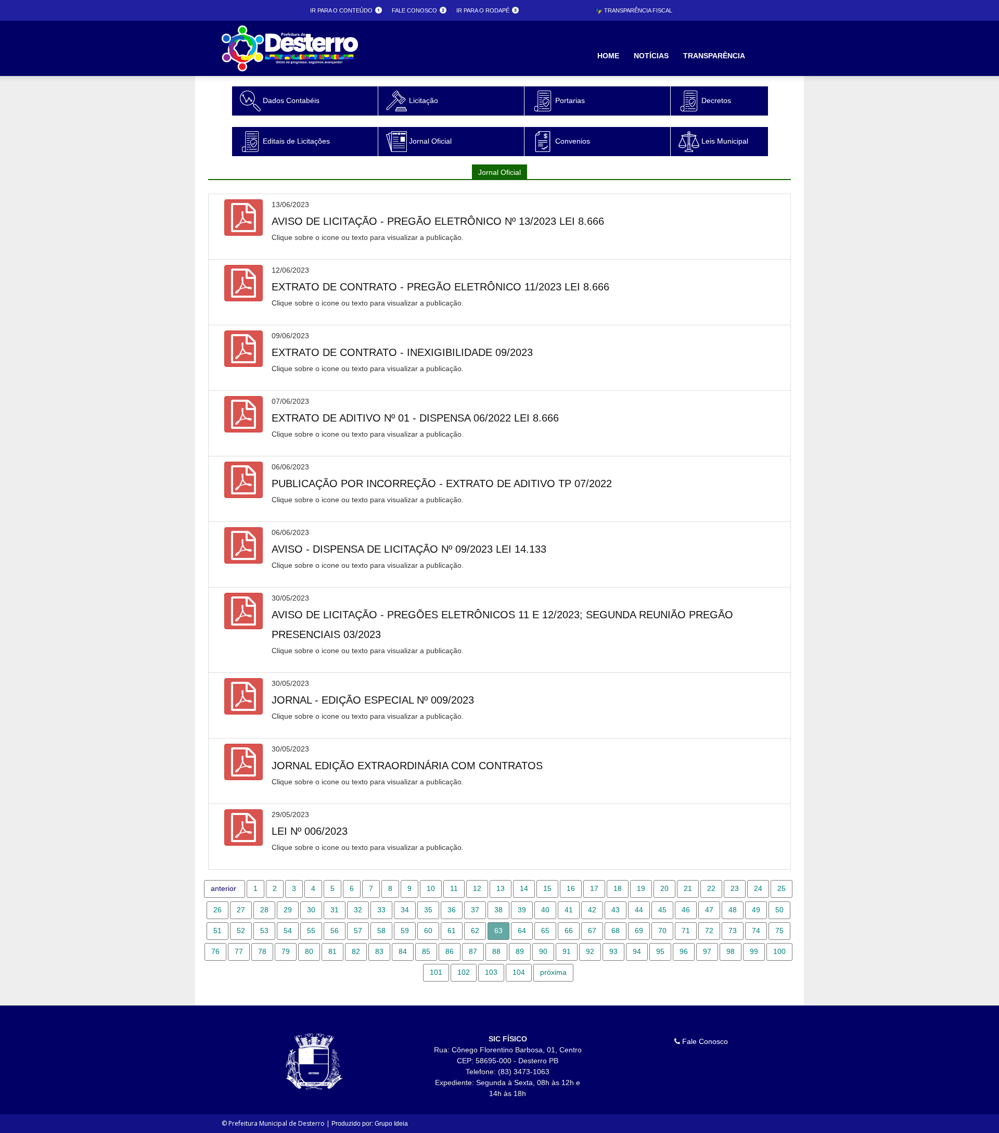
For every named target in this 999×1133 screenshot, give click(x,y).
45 (662, 910)
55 (311, 930)
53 (264, 930)
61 (451, 930)
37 (475, 910)
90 (543, 951)
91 (566, 951)
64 (522, 930)
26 (217, 910)
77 (239, 951)
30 (311, 910)
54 (288, 930)
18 (617, 888)
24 (758, 888)
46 (686, 910)
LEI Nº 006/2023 (310, 831)
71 (686, 930)
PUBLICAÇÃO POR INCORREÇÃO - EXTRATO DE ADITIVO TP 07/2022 (442, 483)
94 (637, 951)
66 (569, 930)
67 (592, 930)
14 (524, 888)
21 (688, 888)
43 (615, 910)
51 (217, 930)
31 (334, 910)
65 (545, 930)
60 (428, 930)
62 (475, 930)
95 (660, 951)
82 (356, 951)
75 (779, 930)
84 (403, 951)
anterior (223, 888)
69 (639, 930)
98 (730, 951)
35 (428, 910)
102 (463, 972)
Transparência (714, 56)
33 (381, 910)
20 (664, 888)
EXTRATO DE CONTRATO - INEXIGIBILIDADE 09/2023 (402, 352)
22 (711, 888)
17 (594, 888)
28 (264, 910)
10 (431, 888)
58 (381, 930)
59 (405, 930)
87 (473, 951)
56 (334, 930)
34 (405, 910)
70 (662, 930)
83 (379, 951)
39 (522, 910)
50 (779, 910)
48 (732, 910)
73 (732, 930)
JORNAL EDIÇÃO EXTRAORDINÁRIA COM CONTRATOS (407, 765)
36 (451, 910)
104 (519, 972)
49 (756, 910)
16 (571, 888)
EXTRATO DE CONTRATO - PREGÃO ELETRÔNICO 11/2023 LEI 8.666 (440, 286)
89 (520, 951)
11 (454, 888)
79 (285, 951)
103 (491, 972)
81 (332, 951)
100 (779, 951)
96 (684, 951)
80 (309, 951)
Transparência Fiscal (637, 10)
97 (707, 951)
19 (641, 888)
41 (569, 910)
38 (498, 910)
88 (496, 951)
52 (241, 930)
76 (215, 951)
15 (547, 888)
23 (735, 888)
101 (436, 972)
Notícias (651, 56)
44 (639, 910)
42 (592, 910)
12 (477, 888)
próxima (553, 972)
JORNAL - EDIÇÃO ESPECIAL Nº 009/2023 (373, 700)
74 (756, 930)
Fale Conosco (704, 1041)
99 (754, 951)
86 (449, 951)
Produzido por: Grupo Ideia (369, 1123)
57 (358, 930)
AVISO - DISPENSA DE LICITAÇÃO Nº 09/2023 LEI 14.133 (409, 549)
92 (590, 951)
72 (709, 930)
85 (426, 951)
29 (288, 910)
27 (241, 910)
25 (781, 888)
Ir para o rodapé (482, 10)
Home (608, 56)
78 (262, 951)
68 (615, 930)
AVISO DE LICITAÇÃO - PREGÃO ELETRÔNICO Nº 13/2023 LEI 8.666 (438, 221)
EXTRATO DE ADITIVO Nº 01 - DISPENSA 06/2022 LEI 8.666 (415, 418)
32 (358, 910)
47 (709, 910)
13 (500, 888)
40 (545, 910)
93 (613, 951)
